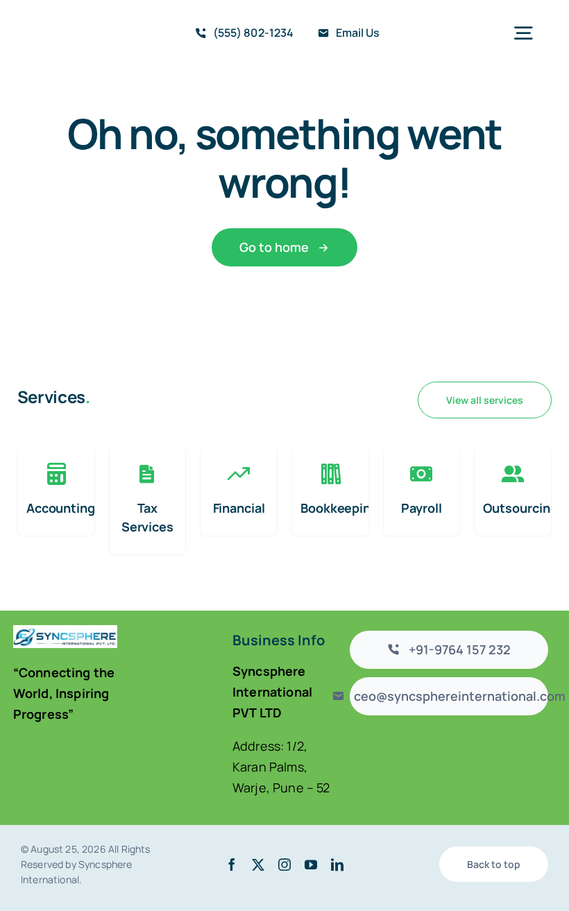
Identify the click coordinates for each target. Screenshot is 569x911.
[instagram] (284, 864)
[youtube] (311, 864)
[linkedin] (337, 864)
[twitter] (258, 864)
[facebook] (232, 864)
